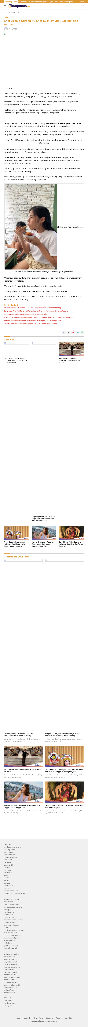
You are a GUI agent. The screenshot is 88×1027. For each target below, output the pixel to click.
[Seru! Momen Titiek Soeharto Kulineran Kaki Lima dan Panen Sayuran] (71, 533)
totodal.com (8, 915)
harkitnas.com (9, 844)
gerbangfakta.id (9, 990)
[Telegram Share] (77, 332)
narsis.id (7, 995)
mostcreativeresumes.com (14, 930)
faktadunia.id (8, 943)
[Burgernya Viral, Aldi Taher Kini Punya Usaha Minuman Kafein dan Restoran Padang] (44, 428)
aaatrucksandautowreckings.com (16, 893)
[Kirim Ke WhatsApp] (82, 332)
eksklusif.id (8, 873)
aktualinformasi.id (10, 940)
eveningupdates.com (11, 925)
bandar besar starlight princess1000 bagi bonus (21, 831)
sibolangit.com (9, 849)
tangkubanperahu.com (12, 847)
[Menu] (5, 6)
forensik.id (8, 1000)
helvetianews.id (9, 957)
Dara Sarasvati (13, 28)
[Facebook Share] (64, 332)
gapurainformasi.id (11, 945)
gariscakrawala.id (10, 948)
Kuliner (6, 17)
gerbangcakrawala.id (11, 954)
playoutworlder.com (11, 904)
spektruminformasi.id (12, 985)
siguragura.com (9, 852)
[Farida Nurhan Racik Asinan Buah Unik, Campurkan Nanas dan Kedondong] (16, 349)
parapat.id (7, 883)
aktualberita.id (9, 969)
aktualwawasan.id (10, 987)
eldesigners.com (10, 909)
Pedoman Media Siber (64, 1018)
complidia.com (9, 922)
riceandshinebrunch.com (13, 935)
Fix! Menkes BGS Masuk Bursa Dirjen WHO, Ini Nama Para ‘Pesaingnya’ (30, 2)
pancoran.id (8, 865)
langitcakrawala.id (10, 959)
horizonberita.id (9, 980)
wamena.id (8, 880)
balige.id (7, 888)
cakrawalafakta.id (10, 972)
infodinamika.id (9, 993)
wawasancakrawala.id (12, 967)
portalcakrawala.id (10, 982)
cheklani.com (9, 912)
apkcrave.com (9, 917)
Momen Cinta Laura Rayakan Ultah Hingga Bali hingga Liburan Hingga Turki (33, 321)
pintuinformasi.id (10, 975)
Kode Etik (26, 1018)
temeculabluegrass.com (13, 907)
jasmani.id (7, 867)
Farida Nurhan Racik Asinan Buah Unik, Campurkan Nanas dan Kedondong (32, 308)
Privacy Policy (38, 1018)
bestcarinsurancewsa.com (13, 920)
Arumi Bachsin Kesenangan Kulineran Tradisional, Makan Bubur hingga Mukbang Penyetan (38, 317)
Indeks (18, 1018)
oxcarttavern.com (10, 933)
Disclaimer (50, 1018)
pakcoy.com (8, 1005)
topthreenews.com (11, 891)
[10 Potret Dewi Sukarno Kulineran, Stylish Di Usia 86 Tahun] (71, 349)
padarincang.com (10, 857)
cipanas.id (7, 870)
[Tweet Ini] (68, 332)
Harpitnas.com (51, 1021)
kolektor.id (8, 860)
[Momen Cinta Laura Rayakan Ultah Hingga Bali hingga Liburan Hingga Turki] (44, 533)
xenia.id (7, 878)
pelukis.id (7, 862)
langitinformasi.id (10, 962)
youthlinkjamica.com (11, 899)
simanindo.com (9, 854)
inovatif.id (7, 875)
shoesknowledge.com (12, 938)
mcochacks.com (10, 927)
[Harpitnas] (19, 6)
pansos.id (7, 998)
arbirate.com (8, 902)
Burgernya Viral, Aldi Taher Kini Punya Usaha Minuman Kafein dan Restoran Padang (36, 311)
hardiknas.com (9, 1003)
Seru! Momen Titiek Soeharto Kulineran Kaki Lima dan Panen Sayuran (30, 324)
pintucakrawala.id (10, 964)
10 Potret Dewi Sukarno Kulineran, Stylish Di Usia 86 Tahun (26, 314)
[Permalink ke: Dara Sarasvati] (6, 29)
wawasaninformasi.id (12, 977)
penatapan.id (9, 885)
